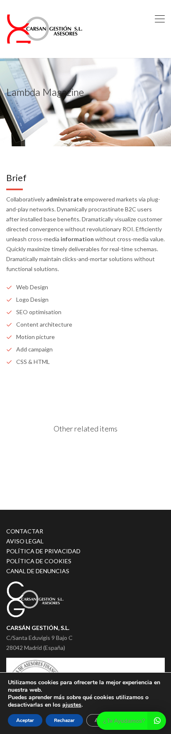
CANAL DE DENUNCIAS (37, 570)
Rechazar (64, 720)
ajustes (71, 705)
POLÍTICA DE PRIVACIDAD (43, 551)
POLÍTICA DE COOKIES (38, 560)
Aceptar (25, 720)
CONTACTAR (24, 531)
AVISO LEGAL (25, 541)
